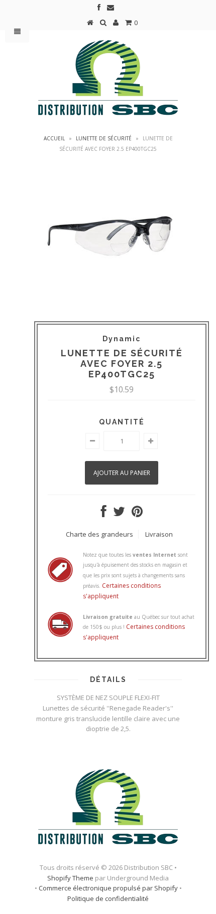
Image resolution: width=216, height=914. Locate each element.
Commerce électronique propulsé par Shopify (108, 887)
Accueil (54, 138)
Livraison (159, 534)
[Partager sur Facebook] (103, 513)
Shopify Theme (70, 877)
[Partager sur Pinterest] (137, 513)
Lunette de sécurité (104, 138)
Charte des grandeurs (99, 534)
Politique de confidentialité (108, 898)
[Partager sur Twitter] (119, 513)
